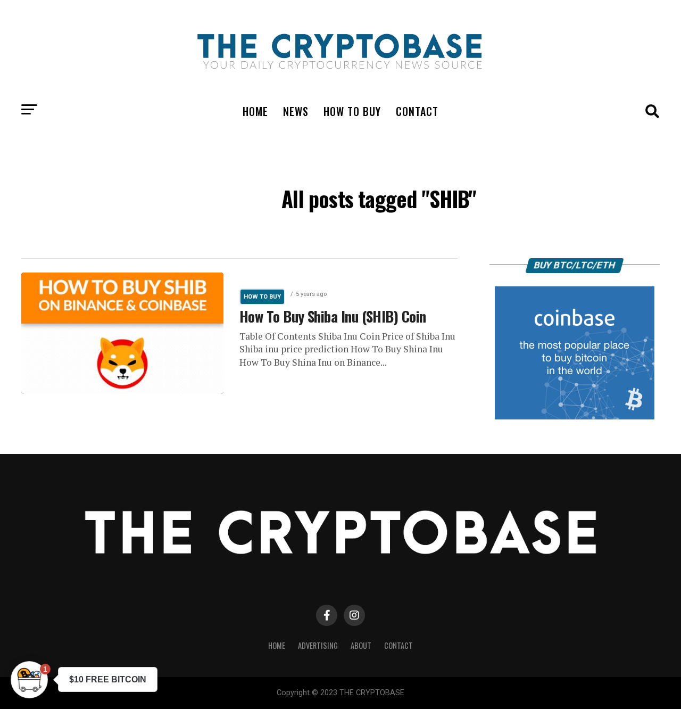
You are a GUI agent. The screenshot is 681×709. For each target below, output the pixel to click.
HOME (255, 111)
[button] (29, 679)
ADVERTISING (318, 645)
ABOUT (361, 645)
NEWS (296, 111)
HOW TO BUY (352, 111)
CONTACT (417, 111)
